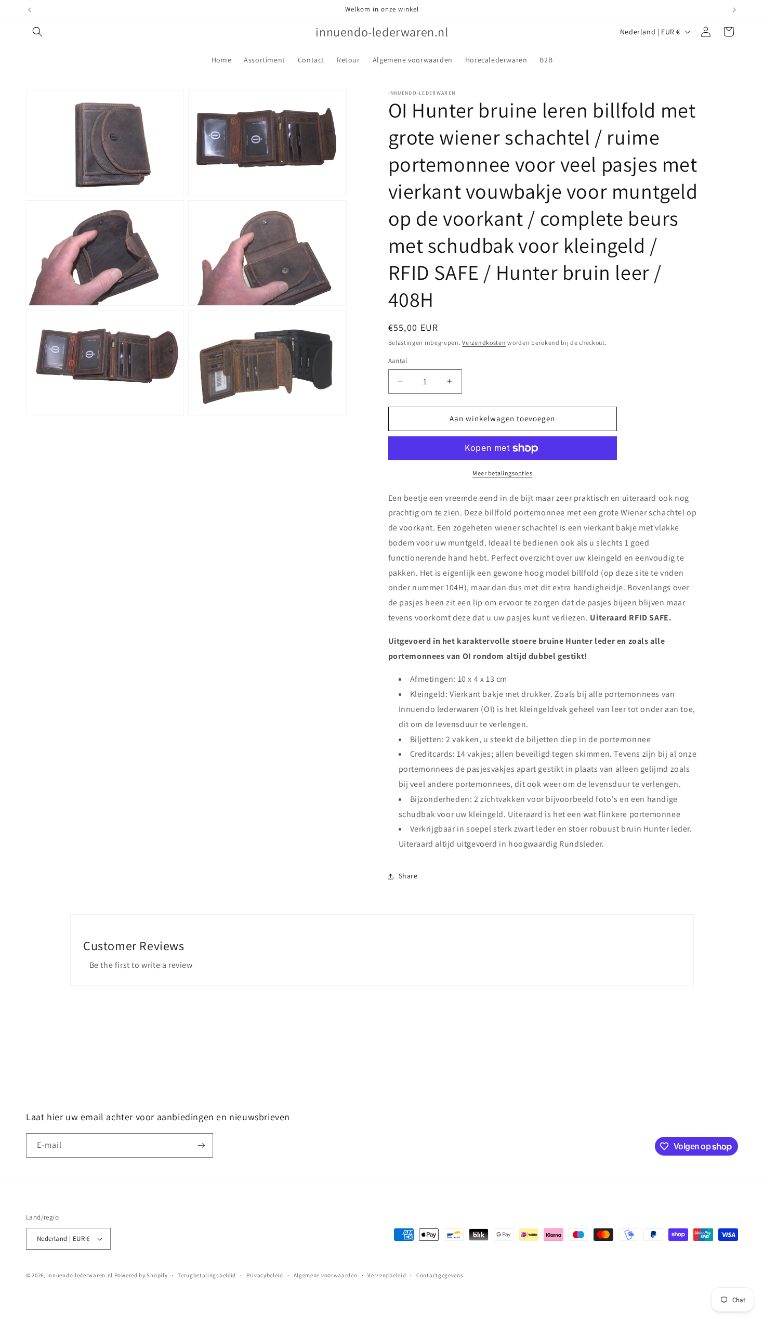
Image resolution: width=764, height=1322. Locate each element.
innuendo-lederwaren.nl (80, 1275)
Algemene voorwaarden (326, 1275)
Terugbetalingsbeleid (207, 1275)
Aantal (397, 360)
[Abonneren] (201, 1145)
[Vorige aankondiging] (29, 10)
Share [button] (408, 875)
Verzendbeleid (386, 1275)
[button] (37, 31)
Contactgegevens (440, 1275)
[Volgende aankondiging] (734, 10)
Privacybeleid (264, 1275)
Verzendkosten (484, 342)
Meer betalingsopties (502, 473)
